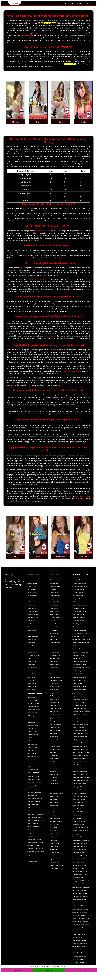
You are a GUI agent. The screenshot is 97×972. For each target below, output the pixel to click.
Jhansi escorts (54, 755)
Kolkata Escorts (54, 614)
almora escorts (54, 667)
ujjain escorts (54, 856)
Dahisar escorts (31, 605)
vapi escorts (53, 859)
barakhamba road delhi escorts (81, 605)
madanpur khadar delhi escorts (81, 743)
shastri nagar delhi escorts (80, 909)
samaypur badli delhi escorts (80, 881)
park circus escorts (32, 744)
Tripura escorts (54, 852)
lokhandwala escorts (33, 636)
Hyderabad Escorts (55, 602)
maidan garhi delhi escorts (80, 749)
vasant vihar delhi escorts (79, 950)
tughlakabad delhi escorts (80, 940)
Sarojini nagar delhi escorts (80, 896)
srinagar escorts (54, 846)
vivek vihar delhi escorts (79, 953)
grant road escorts (32, 617)
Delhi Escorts (54, 646)
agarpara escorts (32, 697)
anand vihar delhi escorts (79, 586)
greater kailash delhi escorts (80, 667)
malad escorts (31, 642)
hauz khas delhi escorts (79, 674)
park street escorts (32, 747)
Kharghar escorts (32, 630)
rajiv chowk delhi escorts (79, 856)
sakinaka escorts (32, 667)
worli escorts (31, 689)
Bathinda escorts (55, 686)
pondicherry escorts (56, 821)
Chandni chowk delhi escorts (81, 627)
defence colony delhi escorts (80, 642)
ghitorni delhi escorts (78, 658)
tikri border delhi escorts (79, 937)
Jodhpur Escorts (54, 608)
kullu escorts (53, 771)
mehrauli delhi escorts (78, 765)
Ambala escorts (54, 674)
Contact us (89, 3)
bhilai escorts (54, 689)
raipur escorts (54, 824)
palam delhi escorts (78, 824)
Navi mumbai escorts (56, 808)
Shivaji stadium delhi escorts (80, 918)
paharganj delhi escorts (79, 821)
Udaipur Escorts (54, 636)
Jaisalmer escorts (55, 746)
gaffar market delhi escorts (80, 652)
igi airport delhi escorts (79, 677)
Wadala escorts (31, 686)
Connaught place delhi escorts (81, 639)
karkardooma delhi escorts (80, 714)
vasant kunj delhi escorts (79, 946)
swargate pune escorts (33, 836)
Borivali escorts (32, 592)
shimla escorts (54, 834)
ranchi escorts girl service (18, 395)
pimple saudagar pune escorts (36, 820)
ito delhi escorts (77, 683)
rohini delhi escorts (78, 868)
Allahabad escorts (55, 664)
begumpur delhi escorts (79, 611)
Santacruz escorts (32, 671)
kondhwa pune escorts (34, 782)
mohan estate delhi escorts (80, 774)
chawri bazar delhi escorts (80, 633)
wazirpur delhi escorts (78, 959)
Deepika (83, 122)
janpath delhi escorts (78, 696)
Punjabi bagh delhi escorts (80, 846)
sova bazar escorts (32, 763)
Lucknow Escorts (55, 617)
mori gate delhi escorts (79, 783)
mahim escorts (31, 639)
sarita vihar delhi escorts (79, 893)
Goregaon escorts (32, 614)
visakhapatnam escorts (56, 865)
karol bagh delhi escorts (79, 718)
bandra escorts (31, 586)
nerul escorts (31, 658)
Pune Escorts (53, 589)
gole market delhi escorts (79, 661)
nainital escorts (54, 802)
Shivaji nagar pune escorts (35, 829)
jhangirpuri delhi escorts (79, 686)
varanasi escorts (54, 862)
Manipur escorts (54, 780)
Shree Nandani (60, 556)
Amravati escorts (55, 677)
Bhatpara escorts (32, 712)
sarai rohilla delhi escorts (79, 890)
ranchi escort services (42, 231)
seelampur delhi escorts (79, 899)
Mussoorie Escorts (55, 627)
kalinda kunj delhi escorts (80, 708)
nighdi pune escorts (33, 808)
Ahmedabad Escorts (56, 580)
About (72, 3)
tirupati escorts (54, 849)
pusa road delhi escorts (79, 849)
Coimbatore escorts (55, 708)
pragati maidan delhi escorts (80, 840)
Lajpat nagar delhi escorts (80, 733)
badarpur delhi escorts (79, 602)
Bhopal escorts (54, 693)
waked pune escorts (33, 858)
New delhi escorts (55, 812)
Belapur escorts (32, 589)
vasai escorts (31, 677)
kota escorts (53, 768)
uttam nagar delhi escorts (79, 943)
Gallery (80, 3)
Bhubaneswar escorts (56, 696)
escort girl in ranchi (82, 496)
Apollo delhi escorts (78, 589)
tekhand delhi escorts (78, 934)
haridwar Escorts (55, 649)
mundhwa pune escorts (34, 801)
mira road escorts (32, 649)
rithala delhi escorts (78, 862)
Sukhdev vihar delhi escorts (80, 924)
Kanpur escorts (54, 758)
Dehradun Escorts (55, 595)
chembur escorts (32, 595)
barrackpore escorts (33, 706)
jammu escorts (54, 752)
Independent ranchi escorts (71, 371)
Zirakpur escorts (54, 868)
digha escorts (31, 722)
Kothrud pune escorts (33, 789)
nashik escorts (54, 805)
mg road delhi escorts (78, 768)
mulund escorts (31, 652)
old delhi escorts (77, 818)
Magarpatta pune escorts (34, 795)
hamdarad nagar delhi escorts (81, 671)
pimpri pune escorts (33, 823)
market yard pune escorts (34, 798)
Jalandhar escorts (55, 749)
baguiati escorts (32, 700)
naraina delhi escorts (78, 802)
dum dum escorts (32, 725)
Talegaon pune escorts (34, 839)
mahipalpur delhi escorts (79, 746)
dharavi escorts (31, 608)
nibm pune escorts (32, 804)
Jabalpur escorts (54, 743)
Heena (38, 122)
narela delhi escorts (78, 805)
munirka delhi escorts (78, 790)
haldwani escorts (55, 730)
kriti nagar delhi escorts (79, 730)
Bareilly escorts (54, 683)
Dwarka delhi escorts (78, 649)
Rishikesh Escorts (55, 655)
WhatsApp (49, 970)
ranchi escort (29, 35)
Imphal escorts (54, 736)
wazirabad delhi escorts (79, 956)
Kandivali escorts (32, 624)
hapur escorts (54, 733)
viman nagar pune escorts (35, 842)
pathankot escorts (55, 818)
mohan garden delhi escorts (80, 777)
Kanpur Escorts (54, 611)
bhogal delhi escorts (78, 614)
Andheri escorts (32, 583)
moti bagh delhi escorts (79, 787)
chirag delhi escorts (78, 636)
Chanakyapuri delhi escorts (80, 624)
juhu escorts (31, 620)
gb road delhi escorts (78, 655)
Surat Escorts (54, 633)
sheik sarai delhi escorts (79, 915)
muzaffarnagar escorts (56, 793)
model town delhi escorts (79, 771)
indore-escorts (54, 740)
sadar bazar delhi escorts (79, 871)
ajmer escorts (54, 661)
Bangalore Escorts (58, 966)
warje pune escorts (32, 861)
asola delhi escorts (77, 595)
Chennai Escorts (54, 592)
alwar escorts (54, 671)
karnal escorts (54, 761)
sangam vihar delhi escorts (80, 884)
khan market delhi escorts (80, 724)
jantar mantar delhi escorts (80, 699)
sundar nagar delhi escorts (80, 928)
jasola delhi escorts (78, 702)
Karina (38, 556)
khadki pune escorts (33, 776)
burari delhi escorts (78, 620)
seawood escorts (32, 674)
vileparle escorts (32, 683)
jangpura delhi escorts (78, 693)
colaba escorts (31, 598)
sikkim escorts (54, 837)
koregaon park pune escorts (35, 786)
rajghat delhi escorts (78, 852)
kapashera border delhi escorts (81, 711)
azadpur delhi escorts (78, 598)
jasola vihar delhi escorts (79, 705)
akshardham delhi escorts (79, 583)
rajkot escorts (54, 827)
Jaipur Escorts (54, 605)
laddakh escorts (54, 774)
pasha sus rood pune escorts (35, 811)
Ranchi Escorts (54, 652)
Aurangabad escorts (56, 680)
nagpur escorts (54, 799)
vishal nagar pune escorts (34, 845)
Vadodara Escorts (55, 658)
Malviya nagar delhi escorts (80, 752)
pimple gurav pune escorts (35, 814)
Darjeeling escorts (55, 714)
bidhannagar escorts (33, 716)
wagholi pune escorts (33, 855)
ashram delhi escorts (78, 592)
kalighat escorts (32, 731)
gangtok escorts (54, 718)
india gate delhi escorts (79, 680)
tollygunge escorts (32, 769)
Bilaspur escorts (54, 702)
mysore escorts (54, 796)
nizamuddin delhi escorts (79, 812)
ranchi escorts (51, 336)
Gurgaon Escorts (55, 598)
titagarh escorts (31, 766)
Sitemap (65, 966)
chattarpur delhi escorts (79, 630)
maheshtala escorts (33, 738)
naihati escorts (31, 741)
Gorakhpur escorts (55, 721)
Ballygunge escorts (33, 703)
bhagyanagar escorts (33, 709)
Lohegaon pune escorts (34, 792)
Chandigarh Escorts (55, 586)
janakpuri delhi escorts (79, 689)
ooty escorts (53, 815)
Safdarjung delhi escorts (79, 874)
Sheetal (61, 122)
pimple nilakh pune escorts (35, 817)
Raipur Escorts (54, 630)
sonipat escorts (54, 843)
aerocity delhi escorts (78, 580)
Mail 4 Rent (80, 970)
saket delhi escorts (77, 877)
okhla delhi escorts (78, 815)
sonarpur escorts (32, 759)
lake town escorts (32, 734)
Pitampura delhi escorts (79, 837)
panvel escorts (31, 661)
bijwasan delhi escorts (78, 617)
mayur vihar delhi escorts (79, 761)
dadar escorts (31, 602)
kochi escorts (54, 765)
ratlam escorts (54, 830)
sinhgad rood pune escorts (35, 833)
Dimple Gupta (83, 556)
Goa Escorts (53, 620)
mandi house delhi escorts (80, 755)
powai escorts (31, 664)
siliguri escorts (54, 840)
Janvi (15, 556)
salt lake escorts (32, 753)
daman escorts (54, 711)
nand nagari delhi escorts (79, 796)
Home (64, 3)
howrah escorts (31, 728)
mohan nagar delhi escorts (80, 780)
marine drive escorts (33, 646)
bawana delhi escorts (78, 608)
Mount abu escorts (55, 790)
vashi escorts (31, 680)
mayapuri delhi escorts (79, 758)
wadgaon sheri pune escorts (35, 851)
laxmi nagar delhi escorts (79, 736)
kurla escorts (31, 633)
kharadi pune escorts (33, 779)
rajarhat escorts (31, 750)
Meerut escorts (54, 783)
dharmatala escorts (32, 719)
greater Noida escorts (56, 724)
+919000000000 (17, 970)
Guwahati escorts (55, 727)
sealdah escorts (31, 756)
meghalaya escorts (55, 787)
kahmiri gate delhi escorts (80, 721)
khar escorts (31, 627)
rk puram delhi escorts (79, 865)
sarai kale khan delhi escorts (80, 887)
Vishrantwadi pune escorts (35, 848)
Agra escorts (53, 639)
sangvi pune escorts (33, 826)
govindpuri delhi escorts (79, 664)
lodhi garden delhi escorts (80, 740)
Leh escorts (53, 777)
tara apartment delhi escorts (80, 931)
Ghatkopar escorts (32, 611)
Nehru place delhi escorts (79, 808)
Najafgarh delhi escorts (79, 793)
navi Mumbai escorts (33, 655)
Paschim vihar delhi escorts (80, 830)
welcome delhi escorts (79, 962)
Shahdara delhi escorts (79, 903)
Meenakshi (15, 122)
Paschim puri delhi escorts (80, 827)
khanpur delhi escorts (78, 727)
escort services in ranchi (37, 279)
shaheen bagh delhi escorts (80, 906)
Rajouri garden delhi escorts (80, 859)
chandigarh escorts (55, 705)
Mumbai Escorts (54, 624)
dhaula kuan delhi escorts (80, 646)
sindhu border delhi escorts (80, 921)
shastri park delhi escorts (79, 912)
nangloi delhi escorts (78, 799)
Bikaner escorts (54, 699)
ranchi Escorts (54, 583)
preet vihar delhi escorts (79, 843)
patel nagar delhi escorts (79, 834)
